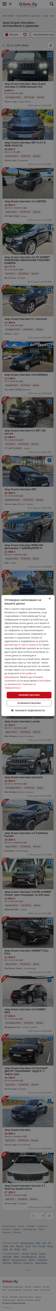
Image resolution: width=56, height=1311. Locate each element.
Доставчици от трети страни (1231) (23, 644)
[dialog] (28, 655)
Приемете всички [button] (29, 695)
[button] (28, 710)
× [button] (49, 599)
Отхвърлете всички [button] (29, 703)
